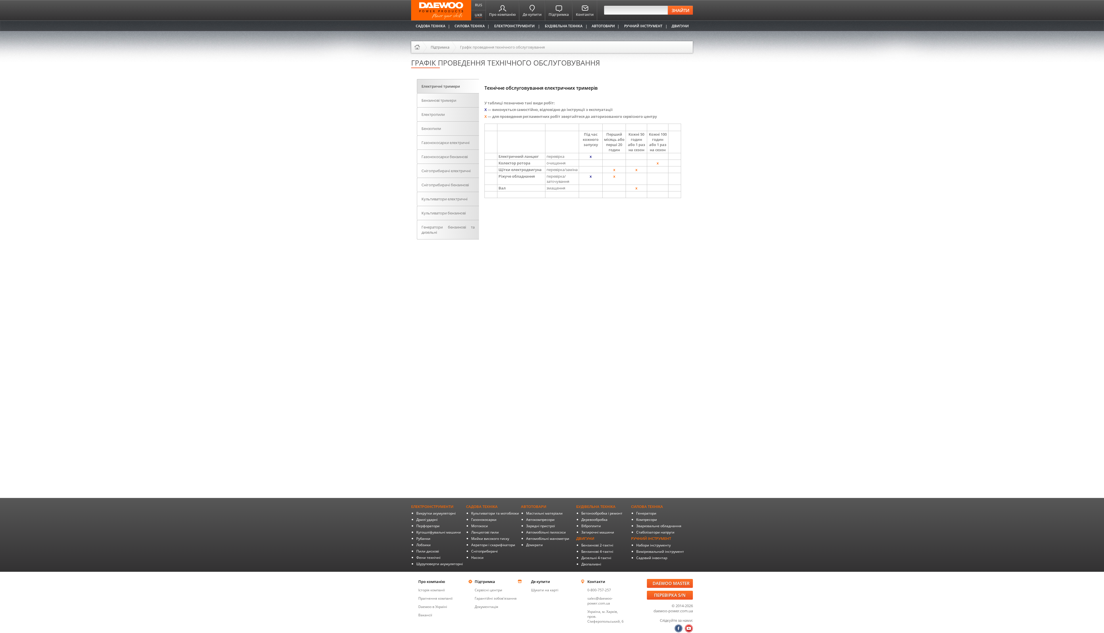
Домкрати (534, 544)
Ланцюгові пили (485, 532)
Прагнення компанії (435, 598)
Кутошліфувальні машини (438, 532)
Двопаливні (591, 564)
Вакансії (425, 615)
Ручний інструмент (643, 26)
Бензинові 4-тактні (597, 551)
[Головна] (419, 47)
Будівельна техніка (563, 26)
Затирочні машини (597, 532)
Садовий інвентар (651, 557)
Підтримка (559, 14)
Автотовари (603, 26)
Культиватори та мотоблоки (495, 513)
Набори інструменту (653, 545)
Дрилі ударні (427, 519)
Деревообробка (594, 519)
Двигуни (680, 26)
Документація (486, 606)
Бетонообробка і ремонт (601, 513)
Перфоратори (428, 525)
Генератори (646, 513)
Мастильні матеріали (544, 513)
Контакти (585, 14)
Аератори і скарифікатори (493, 544)
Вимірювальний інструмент (660, 551)
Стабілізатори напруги (655, 532)
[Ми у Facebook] (678, 628)
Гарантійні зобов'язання (496, 598)
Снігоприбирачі (484, 551)
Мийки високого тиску (490, 538)
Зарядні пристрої (540, 525)
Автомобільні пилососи (546, 532)
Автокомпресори (540, 519)
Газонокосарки (484, 519)
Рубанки (423, 538)
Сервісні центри (488, 590)
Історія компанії (431, 590)
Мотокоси (479, 525)
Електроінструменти (514, 26)
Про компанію (502, 14)
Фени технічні (428, 557)
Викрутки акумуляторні (436, 513)
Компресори (646, 519)
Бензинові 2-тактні (597, 545)
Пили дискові (427, 551)
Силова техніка (470, 26)
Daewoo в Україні (432, 606)
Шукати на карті (544, 590)
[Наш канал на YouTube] (689, 628)
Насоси (477, 557)
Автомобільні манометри (547, 538)
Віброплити (591, 525)
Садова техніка (430, 26)
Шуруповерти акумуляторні (439, 563)
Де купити (532, 14)
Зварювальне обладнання (658, 525)
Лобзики (423, 544)
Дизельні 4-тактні (596, 557)
